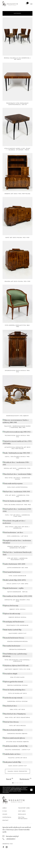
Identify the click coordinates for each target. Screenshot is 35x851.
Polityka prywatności (23, 818)
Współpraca (7, 817)
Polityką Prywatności (16, 788)
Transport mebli (24, 808)
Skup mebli (22, 811)
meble (5, 808)
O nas (5, 811)
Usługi (5, 814)
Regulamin (22, 814)
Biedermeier (25, 779)
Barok (9, 779)
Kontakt (5, 820)
